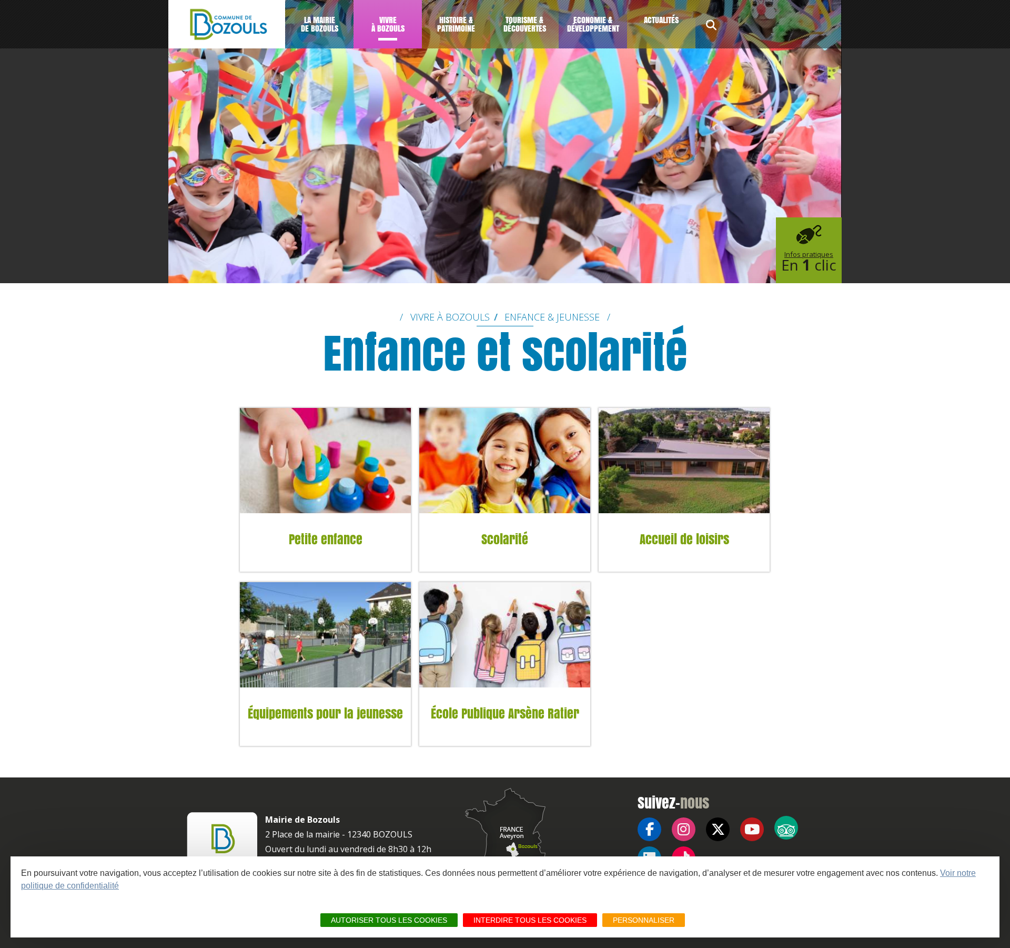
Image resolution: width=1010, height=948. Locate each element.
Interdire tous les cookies (530, 920)
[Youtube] (752, 829)
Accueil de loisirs (684, 540)
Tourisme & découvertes (524, 24)
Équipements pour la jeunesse (325, 714)
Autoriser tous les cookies (389, 920)
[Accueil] (226, 24)
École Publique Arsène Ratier (505, 714)
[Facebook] (649, 829)
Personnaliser (643, 920)
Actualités (661, 20)
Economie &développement (593, 24)
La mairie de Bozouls (319, 24)
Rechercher (711, 26)
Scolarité (504, 540)
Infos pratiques (808, 262)
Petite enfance (325, 540)
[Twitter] (718, 829)
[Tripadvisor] (786, 828)
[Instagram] (683, 829)
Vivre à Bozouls (388, 24)
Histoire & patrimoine (456, 24)
